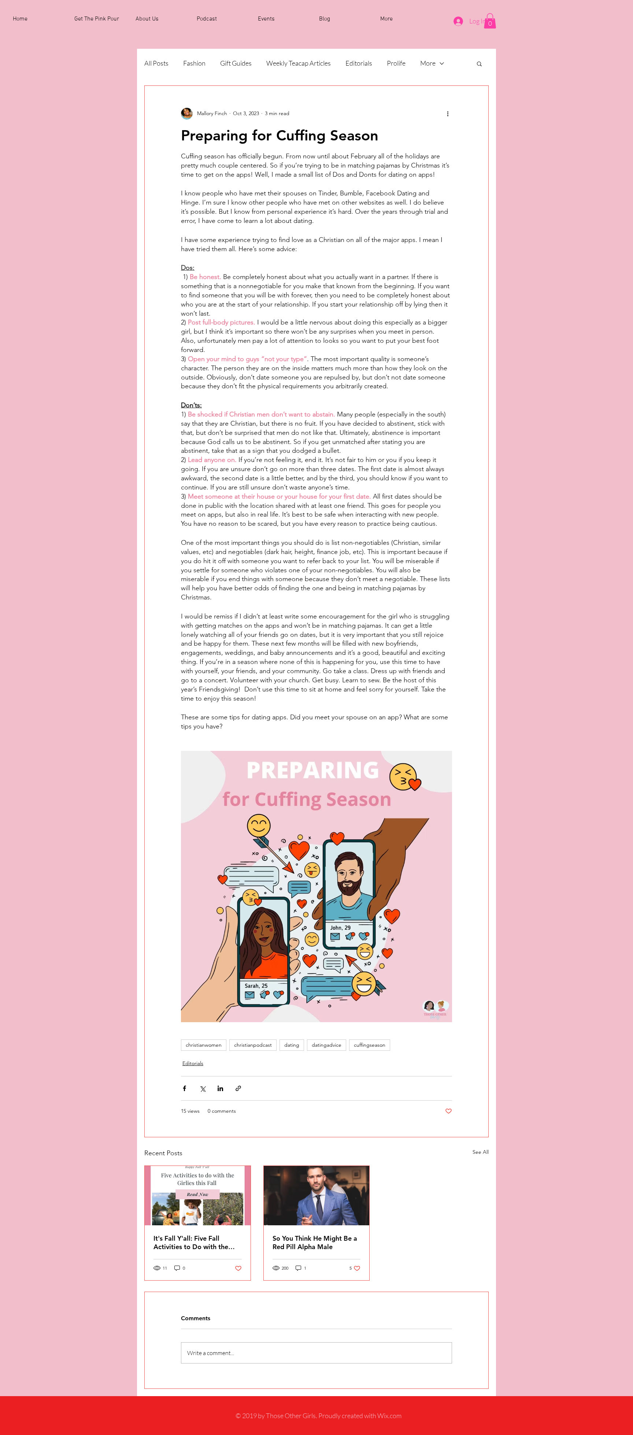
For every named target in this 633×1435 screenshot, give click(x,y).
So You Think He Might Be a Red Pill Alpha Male (315, 1242)
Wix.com (389, 1416)
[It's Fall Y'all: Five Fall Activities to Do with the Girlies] (198, 1195)
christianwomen (204, 1045)
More (428, 63)
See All (481, 1152)
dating (291, 1045)
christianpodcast (253, 1045)
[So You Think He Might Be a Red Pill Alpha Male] (317, 1195)
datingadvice (326, 1045)
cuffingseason (369, 1045)
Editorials (358, 63)
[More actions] (447, 113)
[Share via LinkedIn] (220, 1088)
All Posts (156, 63)
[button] (490, 21)
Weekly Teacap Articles (298, 63)
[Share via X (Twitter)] (202, 1088)
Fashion (194, 63)
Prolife (396, 63)
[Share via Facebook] (184, 1088)
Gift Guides (236, 63)
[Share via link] (238, 1088)
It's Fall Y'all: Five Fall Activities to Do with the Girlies (190, 1242)
